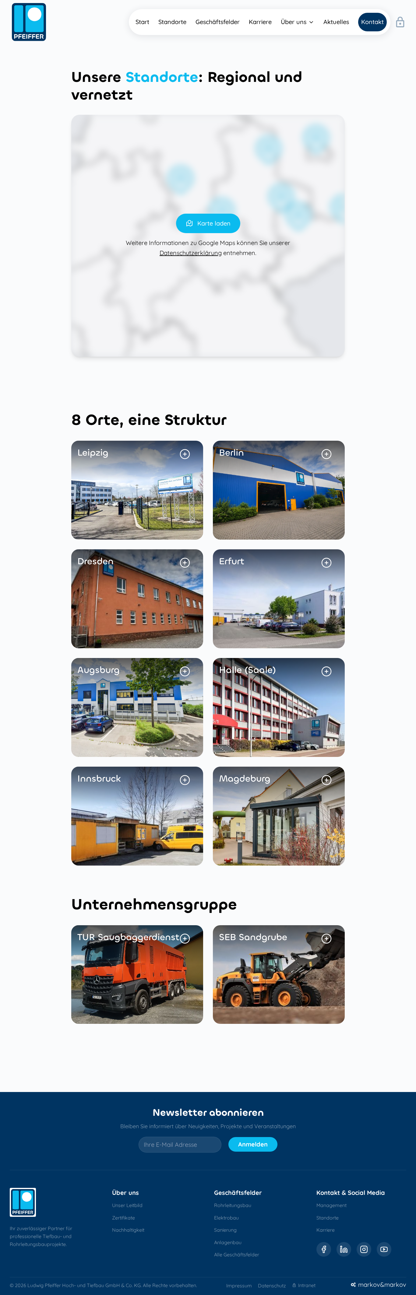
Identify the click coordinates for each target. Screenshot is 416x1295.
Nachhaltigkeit (128, 1230)
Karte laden (214, 223)
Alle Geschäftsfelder (236, 1254)
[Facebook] (323, 1249)
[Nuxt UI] (29, 22)
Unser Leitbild (127, 1205)
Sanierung (225, 1230)
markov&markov (382, 1284)
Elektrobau (226, 1218)
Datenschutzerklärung (191, 253)
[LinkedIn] (344, 1249)
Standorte (327, 1218)
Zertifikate (123, 1218)
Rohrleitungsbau (232, 1205)
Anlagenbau (227, 1242)
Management (331, 1205)
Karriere (325, 1230)
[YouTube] (384, 1249)
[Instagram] (364, 1249)
